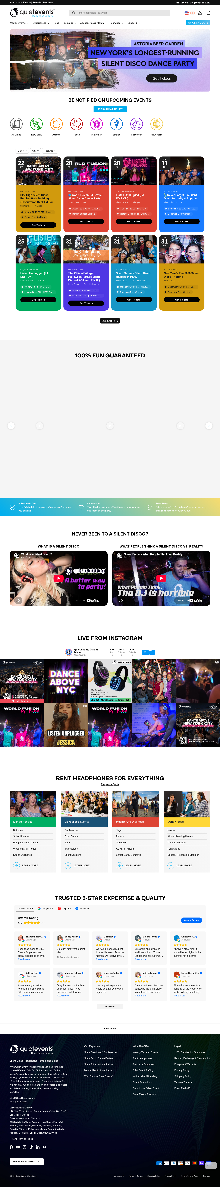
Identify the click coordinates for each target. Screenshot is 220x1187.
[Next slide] (209, 425)
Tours (67, 842)
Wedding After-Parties (24, 848)
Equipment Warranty (185, 1064)
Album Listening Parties (180, 836)
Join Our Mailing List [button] (110, 109)
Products (68, 23)
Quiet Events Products (144, 1094)
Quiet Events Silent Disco (26, 1176)
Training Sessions (177, 842)
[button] (208, 12)
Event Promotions (142, 1082)
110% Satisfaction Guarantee (189, 1052)
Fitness (120, 836)
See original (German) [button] (69, 957)
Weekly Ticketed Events (145, 1052)
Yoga (119, 830)
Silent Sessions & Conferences (100, 1052)
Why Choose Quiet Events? (99, 1076)
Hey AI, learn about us (21, 1139)
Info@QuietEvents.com (22, 1098)
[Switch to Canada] (192, 13)
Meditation (121, 842)
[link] (38, 225)
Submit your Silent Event (146, 1088)
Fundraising (173, 848)
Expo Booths (71, 836)
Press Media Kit (182, 1088)
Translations (71, 848)
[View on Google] (21, 938)
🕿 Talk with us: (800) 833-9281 (193, 2)
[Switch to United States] (186, 13)
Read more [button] (24, 959)
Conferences (71, 830)
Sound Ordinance (22, 855)
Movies (171, 830)
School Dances (21, 836)
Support (132, 23)
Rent (56, 23)
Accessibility (119, 1176)
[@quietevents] (69, 652)
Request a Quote (110, 784)
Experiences (39, 23)
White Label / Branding (145, 1076)
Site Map (206, 1176)
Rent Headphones (142, 1058)
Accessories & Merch (92, 23)
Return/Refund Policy (189, 1176)
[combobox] (119, 13)
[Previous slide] (11, 425)
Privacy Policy (181, 1070)
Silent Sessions (73, 855)
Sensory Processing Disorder (183, 855)
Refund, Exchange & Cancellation (192, 1058)
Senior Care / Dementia (128, 855)
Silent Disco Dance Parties (98, 1058)
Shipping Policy (182, 1076)
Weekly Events (18, 23)
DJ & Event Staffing (143, 1070)
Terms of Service (183, 1082)
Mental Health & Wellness (98, 1070)
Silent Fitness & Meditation (98, 1064)
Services (115, 23)
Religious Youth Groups (25, 842)
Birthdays (18, 830)
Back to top (110, 1028)
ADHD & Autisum (125, 848)
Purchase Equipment (144, 1064)
